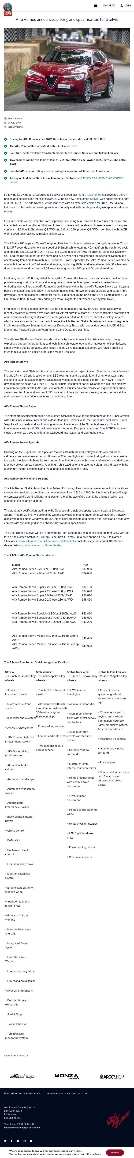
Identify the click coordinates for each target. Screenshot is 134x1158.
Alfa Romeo (94, 194)
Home (7, 1093)
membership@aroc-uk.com (25, 1127)
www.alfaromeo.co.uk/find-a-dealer (39, 545)
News (15, 1093)
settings (96, 1154)
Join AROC (109, 5)
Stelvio (94, 198)
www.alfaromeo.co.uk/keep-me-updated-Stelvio (48, 541)
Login (127, 5)
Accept (115, 1152)
